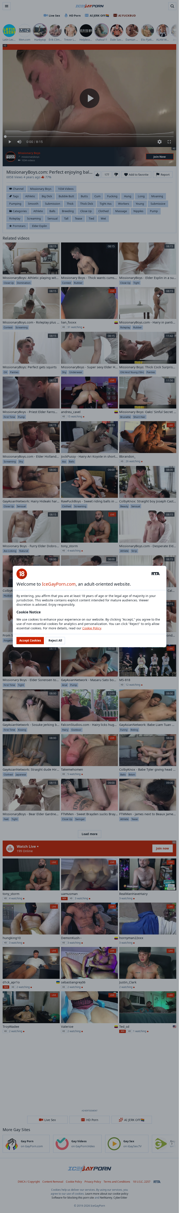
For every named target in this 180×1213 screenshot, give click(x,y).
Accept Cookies (30, 640)
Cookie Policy (91, 628)
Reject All (55, 640)
